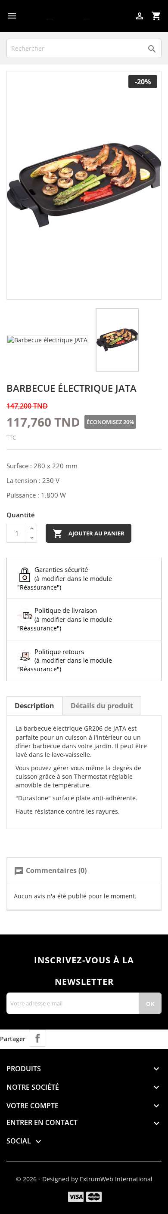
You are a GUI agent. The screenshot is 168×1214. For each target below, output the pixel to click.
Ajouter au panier (88, 534)
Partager (37, 1038)
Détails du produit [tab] (102, 705)
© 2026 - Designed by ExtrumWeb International (84, 1179)
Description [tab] (34, 705)
